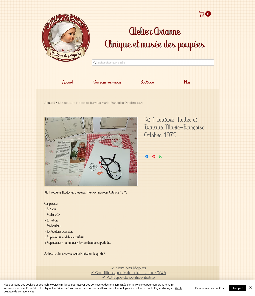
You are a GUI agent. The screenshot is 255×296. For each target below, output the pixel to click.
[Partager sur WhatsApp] (161, 156)
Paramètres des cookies (209, 288)
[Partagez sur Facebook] (146, 156)
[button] (205, 14)
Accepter (237, 288)
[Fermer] (250, 288)
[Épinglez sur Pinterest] (154, 156)
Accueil (49, 103)
